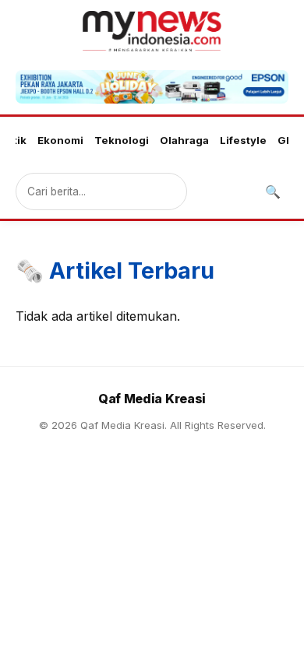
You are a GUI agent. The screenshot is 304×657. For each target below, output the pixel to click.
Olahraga (184, 140)
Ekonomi (60, 140)
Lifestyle (243, 140)
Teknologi (121, 140)
